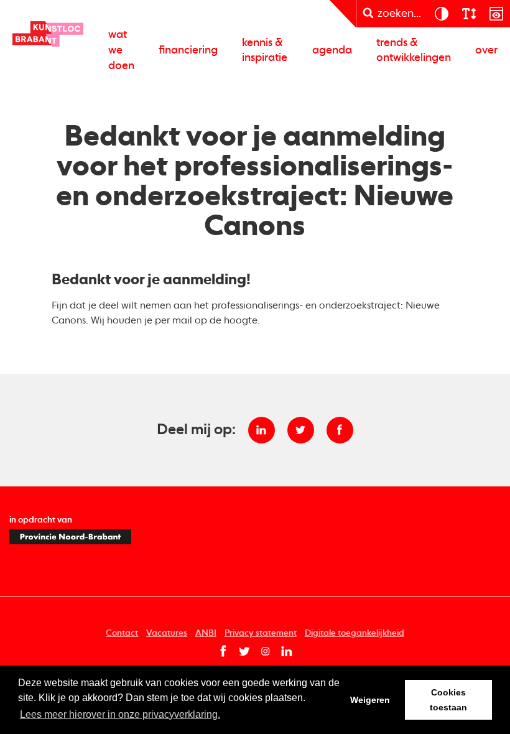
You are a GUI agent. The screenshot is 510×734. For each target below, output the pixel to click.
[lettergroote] (468, 13)
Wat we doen (121, 50)
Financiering (188, 50)
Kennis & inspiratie (264, 50)
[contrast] (441, 13)
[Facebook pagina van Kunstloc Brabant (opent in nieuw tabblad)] (223, 652)
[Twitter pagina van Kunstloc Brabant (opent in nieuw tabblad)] (244, 652)
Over (486, 50)
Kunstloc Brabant (48, 33)
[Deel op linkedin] (261, 430)
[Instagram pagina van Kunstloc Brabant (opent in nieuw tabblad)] (265, 652)
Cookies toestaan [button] (448, 699)
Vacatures (166, 633)
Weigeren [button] (370, 700)
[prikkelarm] (496, 13)
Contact (122, 633)
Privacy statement (261, 633)
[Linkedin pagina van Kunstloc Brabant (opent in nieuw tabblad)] (286, 652)
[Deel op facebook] (340, 430)
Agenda (332, 50)
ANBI (205, 633)
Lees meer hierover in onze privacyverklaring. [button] (120, 714)
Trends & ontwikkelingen (413, 50)
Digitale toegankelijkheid (354, 633)
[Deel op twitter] (300, 430)
